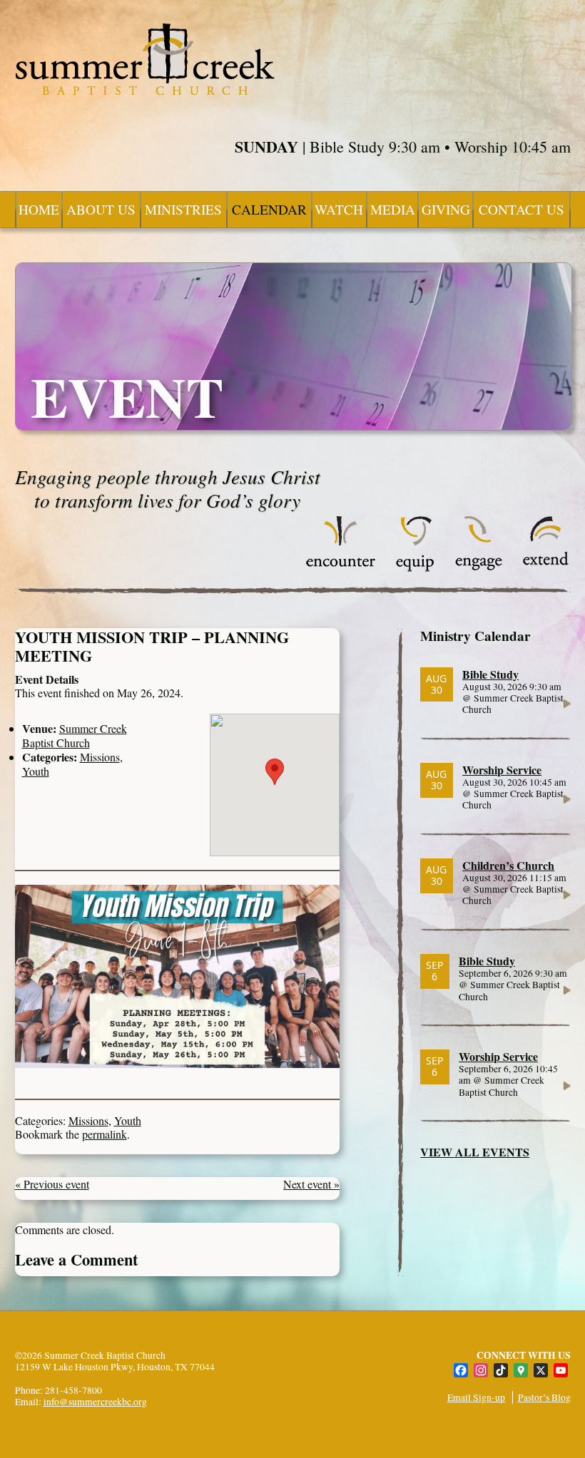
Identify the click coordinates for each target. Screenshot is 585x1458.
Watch (339, 209)
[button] (275, 772)
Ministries (183, 209)
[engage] (478, 567)
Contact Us (521, 209)
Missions (100, 756)
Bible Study (490, 674)
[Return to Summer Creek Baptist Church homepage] (145, 59)
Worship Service (501, 769)
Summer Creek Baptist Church (74, 735)
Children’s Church (508, 865)
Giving (446, 209)
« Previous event (52, 1184)
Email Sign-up (476, 1397)
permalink (104, 1133)
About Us (101, 209)
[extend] (546, 567)
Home (39, 209)
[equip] (415, 567)
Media (392, 209)
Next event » (311, 1184)
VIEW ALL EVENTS (474, 1152)
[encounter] (341, 567)
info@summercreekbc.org (95, 1401)
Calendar (269, 209)
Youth (35, 771)
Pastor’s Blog (544, 1397)
